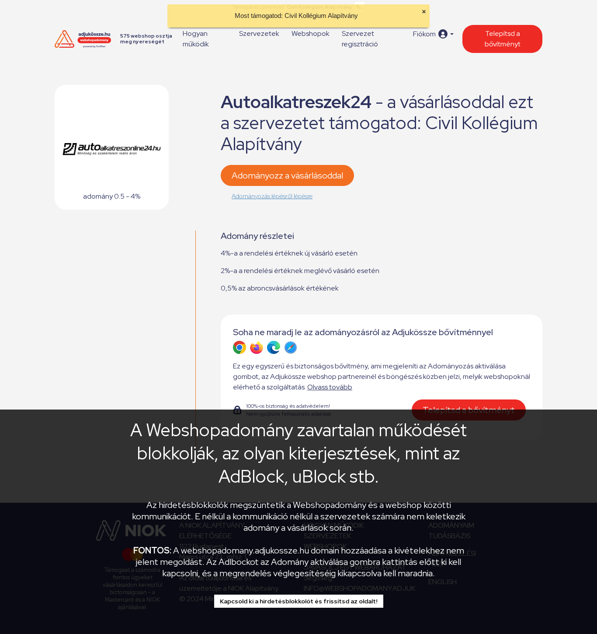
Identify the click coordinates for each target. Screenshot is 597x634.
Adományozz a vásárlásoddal (287, 175)
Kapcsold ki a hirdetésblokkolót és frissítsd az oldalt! (299, 601)
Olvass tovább (329, 387)
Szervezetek (259, 33)
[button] (433, 34)
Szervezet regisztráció (360, 39)
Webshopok (311, 33)
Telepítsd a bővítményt (503, 39)
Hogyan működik (196, 39)
